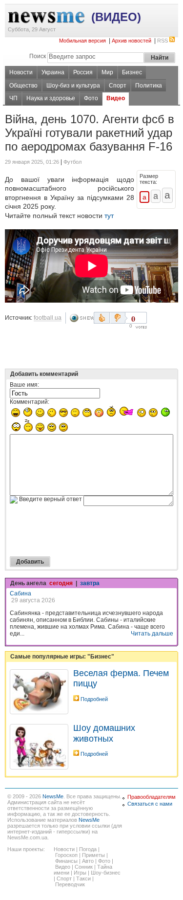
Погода (88, 849)
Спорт (117, 85)
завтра (90, 583)
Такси (83, 878)
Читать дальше (152, 633)
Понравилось (102, 318)
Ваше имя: (24, 384)
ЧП (13, 98)
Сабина (20, 593)
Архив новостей (131, 41)
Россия (83, 72)
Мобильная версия (82, 41)
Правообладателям (151, 797)
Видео (115, 98)
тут (109, 216)
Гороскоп (66, 855)
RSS (162, 41)
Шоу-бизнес (106, 873)
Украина (52, 72)
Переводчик (70, 884)
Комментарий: (29, 401)
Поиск (37, 56)
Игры (80, 873)
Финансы (66, 861)
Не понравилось (118, 318)
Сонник (84, 867)
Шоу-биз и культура (73, 85)
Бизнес (132, 72)
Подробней (94, 699)
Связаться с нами (149, 804)
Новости (21, 72)
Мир (107, 72)
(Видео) (116, 16)
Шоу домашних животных (104, 733)
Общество (23, 85)
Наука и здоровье (50, 98)
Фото (91, 98)
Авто (88, 861)
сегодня (61, 583)
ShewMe (81, 318)
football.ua (47, 317)
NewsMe (52, 796)
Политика (148, 85)
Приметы (93, 855)
